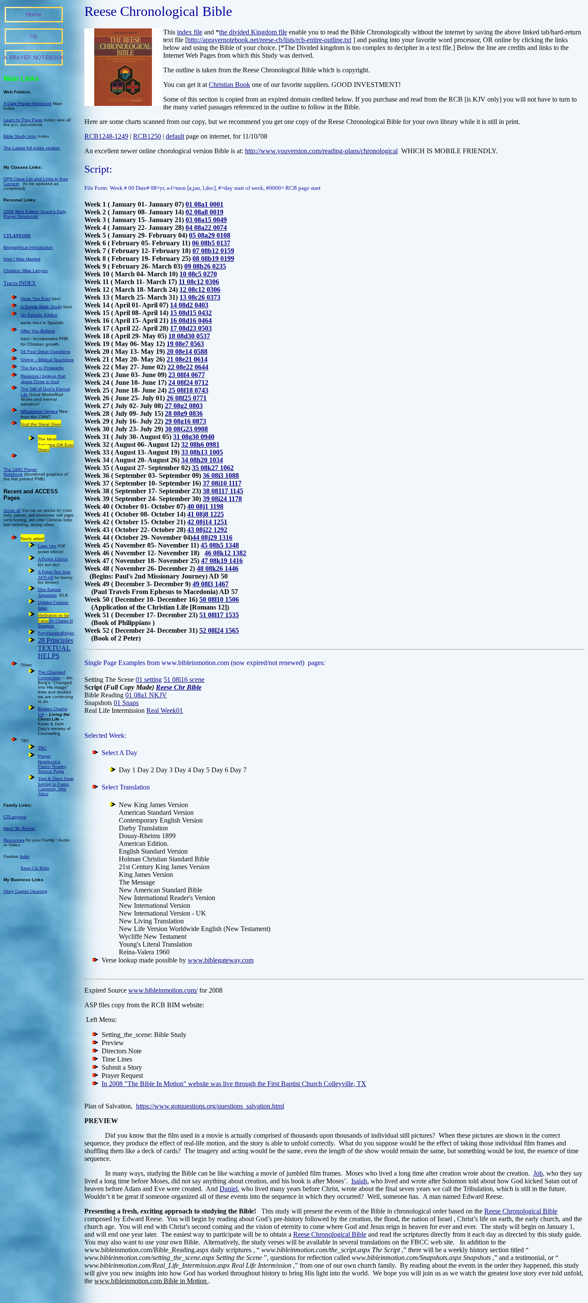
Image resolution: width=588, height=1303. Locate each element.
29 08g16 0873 (185, 421)
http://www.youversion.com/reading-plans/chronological (321, 151)
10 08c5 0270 (198, 274)
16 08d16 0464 (191, 320)
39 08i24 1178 (222, 498)
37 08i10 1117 (222, 483)
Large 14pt (47, 546)
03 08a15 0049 (206, 219)
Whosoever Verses (39, 411)
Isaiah (359, 1181)
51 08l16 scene (184, 679)
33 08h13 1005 (202, 452)
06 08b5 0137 (211, 243)
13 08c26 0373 (199, 297)
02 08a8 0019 (204, 212)
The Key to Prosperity (42, 367)
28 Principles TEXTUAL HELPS (55, 648)
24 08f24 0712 (188, 382)
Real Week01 (164, 710)
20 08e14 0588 (187, 351)
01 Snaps (126, 702)
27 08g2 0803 (184, 405)
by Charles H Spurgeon (55, 620)
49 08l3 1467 (210, 584)
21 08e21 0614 (187, 359)
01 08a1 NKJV (146, 695)
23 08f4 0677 (186, 374)
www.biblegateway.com (221, 960)
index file (189, 32)
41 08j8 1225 (205, 514)
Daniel (229, 1188)
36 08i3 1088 (221, 475)
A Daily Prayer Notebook (27, 103)
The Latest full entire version (31, 147)
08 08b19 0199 (213, 258)
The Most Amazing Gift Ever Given (56, 444)
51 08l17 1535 (219, 615)
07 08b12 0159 (213, 250)
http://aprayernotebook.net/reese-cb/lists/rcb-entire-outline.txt (269, 39)
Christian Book (229, 84)
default (175, 136)
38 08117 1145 (223, 491)
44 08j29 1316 (212, 537)
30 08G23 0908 (186, 429)
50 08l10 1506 (219, 599)
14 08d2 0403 (189, 305)
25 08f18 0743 (188, 390)
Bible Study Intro (20, 136)
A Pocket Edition (53, 559)
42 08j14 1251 (207, 522)
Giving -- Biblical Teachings (47, 359)
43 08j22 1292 (207, 529)
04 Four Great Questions (45, 351)
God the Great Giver (41, 424)
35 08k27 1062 (213, 467)
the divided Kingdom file (253, 32)
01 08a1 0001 (204, 204)
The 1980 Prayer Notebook (20, 472)
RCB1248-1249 (106, 136)
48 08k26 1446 (217, 568)
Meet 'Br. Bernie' (19, 828)
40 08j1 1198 (205, 506)
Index (24, 856)
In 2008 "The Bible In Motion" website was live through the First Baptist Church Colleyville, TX (234, 1083)
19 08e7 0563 (185, 343)
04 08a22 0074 (206, 227)
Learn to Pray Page (23, 120)
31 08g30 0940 (193, 436)
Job (538, 1173)
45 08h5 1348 (220, 545)
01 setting (149, 679)
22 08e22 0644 (187, 367)
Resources (14, 840)
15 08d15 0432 (191, 312)
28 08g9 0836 (184, 413)
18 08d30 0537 (189, 336)
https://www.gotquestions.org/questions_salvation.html (210, 1106)
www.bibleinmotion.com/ (163, 990)
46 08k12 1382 (225, 553)
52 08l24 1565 (219, 630)
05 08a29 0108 (209, 235)
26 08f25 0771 (187, 398)
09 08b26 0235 (205, 266)
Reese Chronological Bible (520, 1211)
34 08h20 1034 (202, 460)
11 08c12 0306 (199, 281)
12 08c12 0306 (199, 289)
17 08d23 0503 (191, 328)
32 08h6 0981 (200, 444)
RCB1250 (147, 136)
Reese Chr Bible (178, 687)
